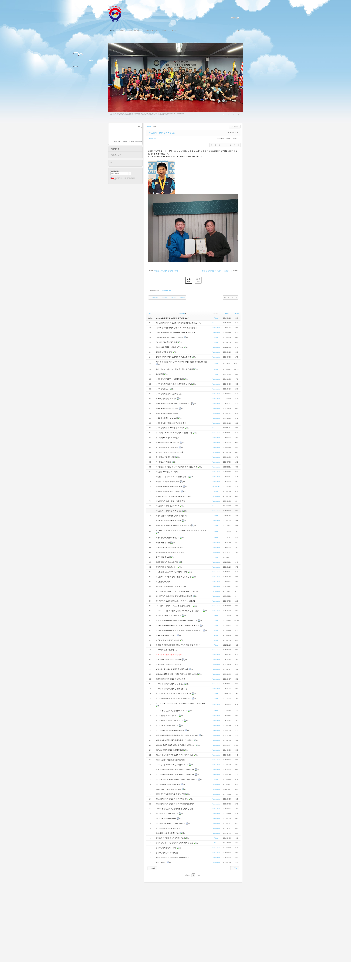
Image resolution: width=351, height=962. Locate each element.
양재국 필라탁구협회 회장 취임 (167, 562)
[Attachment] (238, 145)
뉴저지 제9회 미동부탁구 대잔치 (168, 438)
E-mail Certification (135, 141)
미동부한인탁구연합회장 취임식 (168, 538)
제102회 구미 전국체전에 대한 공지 (169, 659)
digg (125, 163)
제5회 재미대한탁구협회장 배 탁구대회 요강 (172, 799)
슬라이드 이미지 (130, 40)
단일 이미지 (124, 40)
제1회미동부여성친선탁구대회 (167, 725)
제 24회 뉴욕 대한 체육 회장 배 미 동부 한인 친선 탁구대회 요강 (179, 630)
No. (150, 313)
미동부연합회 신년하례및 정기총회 (169, 521)
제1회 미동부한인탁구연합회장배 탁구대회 (172, 711)
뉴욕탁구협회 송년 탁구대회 (166, 399)
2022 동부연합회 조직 (164, 352)
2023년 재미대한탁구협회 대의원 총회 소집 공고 (174, 357)
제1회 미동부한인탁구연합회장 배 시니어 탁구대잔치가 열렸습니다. (180, 703)
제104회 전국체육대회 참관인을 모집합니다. (172, 669)
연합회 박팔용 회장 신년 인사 (167, 567)
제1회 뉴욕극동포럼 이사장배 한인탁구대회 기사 (174, 698)
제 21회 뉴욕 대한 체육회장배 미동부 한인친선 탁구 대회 (177, 620)
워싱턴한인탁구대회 (163, 582)
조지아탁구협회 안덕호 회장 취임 (168, 828)
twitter (118, 163)
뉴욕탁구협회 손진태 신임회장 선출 (169, 394)
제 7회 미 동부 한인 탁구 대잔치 (167, 640)
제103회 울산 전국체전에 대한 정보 (169, 664)
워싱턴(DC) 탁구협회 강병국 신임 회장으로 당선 (173, 577)
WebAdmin (152, 138)
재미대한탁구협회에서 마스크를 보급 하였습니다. (174, 606)
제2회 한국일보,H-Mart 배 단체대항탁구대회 (172, 765)
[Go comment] (231, 145)
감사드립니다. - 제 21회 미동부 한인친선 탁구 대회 (174, 369)
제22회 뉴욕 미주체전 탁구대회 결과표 (170, 730)
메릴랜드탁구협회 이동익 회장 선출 (162, 133)
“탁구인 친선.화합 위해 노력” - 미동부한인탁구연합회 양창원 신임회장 (181, 362)
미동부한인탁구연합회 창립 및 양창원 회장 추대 (173, 525)
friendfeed (131, 163)
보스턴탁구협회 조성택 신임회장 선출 (170, 548)
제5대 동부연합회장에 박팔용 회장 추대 (170, 794)
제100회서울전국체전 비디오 (166, 650)
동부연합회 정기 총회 (164, 462)
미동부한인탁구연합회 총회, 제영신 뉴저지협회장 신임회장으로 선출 (181, 530)
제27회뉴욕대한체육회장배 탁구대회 (169, 750)
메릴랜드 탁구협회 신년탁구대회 (168, 482)
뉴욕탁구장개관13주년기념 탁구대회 (169, 379)
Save (142, 127)
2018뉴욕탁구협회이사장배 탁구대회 (169, 347)
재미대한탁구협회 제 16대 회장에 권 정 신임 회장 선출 (176, 601)
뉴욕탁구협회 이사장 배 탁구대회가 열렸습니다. (173, 403)
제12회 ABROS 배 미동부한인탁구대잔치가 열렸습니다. (176, 674)
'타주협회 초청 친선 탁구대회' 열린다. (169, 337)
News (112, 31)
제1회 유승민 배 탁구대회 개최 (167, 716)
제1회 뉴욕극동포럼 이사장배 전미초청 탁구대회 (174, 694)
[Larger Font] (215, 145)
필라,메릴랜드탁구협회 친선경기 (168, 833)
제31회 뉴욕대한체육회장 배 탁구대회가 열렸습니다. (175, 774)
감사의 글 (159, 374)
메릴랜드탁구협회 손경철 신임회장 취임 (170, 501)
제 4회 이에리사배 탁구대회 (166, 635)
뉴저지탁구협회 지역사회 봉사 (167, 447)
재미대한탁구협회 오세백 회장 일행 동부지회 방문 (174, 596)
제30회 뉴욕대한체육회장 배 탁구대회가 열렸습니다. (175, 769)
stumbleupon (128, 163)
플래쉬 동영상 (135, 40)
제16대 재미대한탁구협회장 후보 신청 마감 (171, 689)
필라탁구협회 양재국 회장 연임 (167, 853)
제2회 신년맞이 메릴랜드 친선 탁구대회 (170, 760)
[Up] (223, 145)
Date (227, 313)
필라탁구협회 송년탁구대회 (166, 848)
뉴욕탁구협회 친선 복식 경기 (166, 418)
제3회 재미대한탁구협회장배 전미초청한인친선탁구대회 (176, 779)
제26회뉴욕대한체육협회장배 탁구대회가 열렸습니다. (176, 745)
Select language (115, 173)
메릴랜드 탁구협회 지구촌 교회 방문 (169, 486)
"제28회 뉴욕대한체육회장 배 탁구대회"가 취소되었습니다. (177, 328)
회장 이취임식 (161, 862)
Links (164, 31)
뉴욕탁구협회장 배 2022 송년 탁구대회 (170, 428)
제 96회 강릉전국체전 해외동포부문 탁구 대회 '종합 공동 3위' (178, 645)
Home (174, 31)
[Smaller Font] (219, 145)
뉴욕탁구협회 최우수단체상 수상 (168, 413)
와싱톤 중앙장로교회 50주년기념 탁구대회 (171, 572)
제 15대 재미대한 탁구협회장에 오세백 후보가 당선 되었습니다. (179, 611)
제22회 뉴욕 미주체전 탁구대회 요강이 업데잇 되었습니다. (177, 735)
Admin (216, 318)
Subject (182, 313)
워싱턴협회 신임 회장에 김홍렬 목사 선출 (171, 586)
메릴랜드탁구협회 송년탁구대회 (168, 506)
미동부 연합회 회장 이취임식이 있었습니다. (172, 516)
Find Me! (125, 141)
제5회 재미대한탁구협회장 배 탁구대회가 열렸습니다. (175, 804)
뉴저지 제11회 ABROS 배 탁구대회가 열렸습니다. (174, 433)
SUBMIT (141, 131)
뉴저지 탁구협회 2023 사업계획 (167, 443)
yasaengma (216, 486)
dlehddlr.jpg (166, 290)
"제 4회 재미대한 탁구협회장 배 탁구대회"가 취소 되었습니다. (178, 323)
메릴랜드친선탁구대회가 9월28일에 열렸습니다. (174, 496)
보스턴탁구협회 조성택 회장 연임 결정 (170, 552)
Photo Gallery (134, 31)
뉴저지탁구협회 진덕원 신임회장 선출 (170, 452)
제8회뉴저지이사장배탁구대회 (167, 813)
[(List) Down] (227, 145)
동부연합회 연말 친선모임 (165, 457)
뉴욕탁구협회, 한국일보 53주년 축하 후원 (171, 423)
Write (235, 868)
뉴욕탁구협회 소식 (163, 389)
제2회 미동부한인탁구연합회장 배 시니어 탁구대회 (174, 755)
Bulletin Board (151, 31)
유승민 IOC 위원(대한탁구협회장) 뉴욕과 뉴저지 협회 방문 (177, 591)
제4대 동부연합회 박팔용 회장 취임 (169, 789)
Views (236, 313)
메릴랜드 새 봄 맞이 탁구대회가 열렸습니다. (172, 477)
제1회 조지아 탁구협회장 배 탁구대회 (169, 721)
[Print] (235, 145)
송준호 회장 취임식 (163, 557)
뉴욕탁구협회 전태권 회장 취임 (167, 408)
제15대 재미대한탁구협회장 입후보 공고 (170, 679)
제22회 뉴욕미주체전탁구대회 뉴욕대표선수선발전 (174, 740)
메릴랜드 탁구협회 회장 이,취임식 (168, 491)
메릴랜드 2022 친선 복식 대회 (167, 472)
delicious (123, 163)
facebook (120, 163)
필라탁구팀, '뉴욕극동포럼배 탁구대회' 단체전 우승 (174, 843)
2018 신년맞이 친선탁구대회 (166, 342)
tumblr (133, 163)
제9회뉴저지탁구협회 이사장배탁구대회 (171, 823)
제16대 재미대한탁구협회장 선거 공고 (170, 684)
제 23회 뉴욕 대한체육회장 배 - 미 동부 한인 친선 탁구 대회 (177, 625)
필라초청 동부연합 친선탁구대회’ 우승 (170, 838)
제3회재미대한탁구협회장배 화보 (168, 784)
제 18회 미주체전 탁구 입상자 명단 (169, 616)
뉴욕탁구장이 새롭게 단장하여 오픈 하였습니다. (173, 384)
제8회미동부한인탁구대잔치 (166, 818)
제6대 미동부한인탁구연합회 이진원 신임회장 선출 (174, 809)
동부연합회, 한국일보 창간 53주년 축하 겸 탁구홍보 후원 (177, 467)
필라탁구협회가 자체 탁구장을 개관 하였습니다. (173, 857)
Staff (122, 31)
